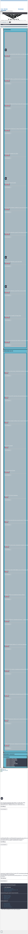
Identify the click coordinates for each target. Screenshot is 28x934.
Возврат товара (7, 897)
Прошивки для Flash (10, 764)
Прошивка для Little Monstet (11, 760)
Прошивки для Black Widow (11, 758)
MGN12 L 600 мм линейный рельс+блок (14, 594)
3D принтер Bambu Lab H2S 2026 (13, 261)
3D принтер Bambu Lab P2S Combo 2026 (15, 290)
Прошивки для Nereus (10, 765)
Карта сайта (6, 898)
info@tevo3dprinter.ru (8, 890)
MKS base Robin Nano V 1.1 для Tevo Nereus (15, 644)
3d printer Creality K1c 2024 (11, 153)
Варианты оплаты (7, 895)
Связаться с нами (7, 896)
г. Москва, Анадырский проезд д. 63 (11, 889)
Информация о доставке (8, 888)
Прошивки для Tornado (10, 761)
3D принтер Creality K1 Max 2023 (12, 315)
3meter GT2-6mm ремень (11, 495)
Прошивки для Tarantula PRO (12, 763)
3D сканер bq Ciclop (9, 470)
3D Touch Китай (8, 445)
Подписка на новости (8, 906)
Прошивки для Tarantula (10, 762)
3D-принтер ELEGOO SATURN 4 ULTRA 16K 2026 (13, 802)
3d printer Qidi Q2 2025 (10, 182)
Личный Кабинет (7, 903)
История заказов (7, 904)
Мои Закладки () (7, 905)
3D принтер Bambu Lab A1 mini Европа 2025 (15, 232)
